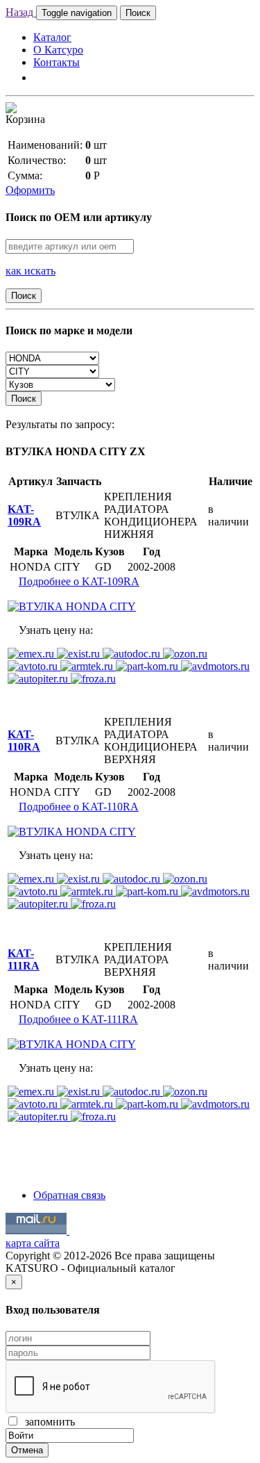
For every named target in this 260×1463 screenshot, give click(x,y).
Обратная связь (69, 1195)
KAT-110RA (24, 740)
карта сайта (33, 1243)
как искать (30, 271)
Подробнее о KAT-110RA (79, 806)
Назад (21, 12)
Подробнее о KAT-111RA (78, 1019)
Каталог (52, 37)
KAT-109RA (24, 515)
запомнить (47, 1422)
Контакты (56, 62)
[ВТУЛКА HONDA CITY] (72, 606)
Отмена (27, 1450)
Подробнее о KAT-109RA (79, 581)
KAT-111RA (24, 959)
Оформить (30, 190)
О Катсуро (58, 50)
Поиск (137, 13)
